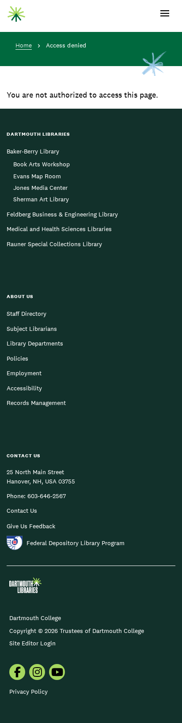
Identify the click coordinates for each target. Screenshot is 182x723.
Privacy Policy (28, 691)
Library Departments (35, 343)
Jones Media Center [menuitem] (40, 188)
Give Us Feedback (31, 526)
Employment (24, 373)
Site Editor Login (32, 643)
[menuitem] (17, 673)
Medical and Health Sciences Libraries (59, 229)
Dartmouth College (35, 618)
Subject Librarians (32, 329)
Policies (17, 358)
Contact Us (22, 511)
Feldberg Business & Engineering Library (62, 214)
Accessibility (24, 388)
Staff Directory (26, 314)
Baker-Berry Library (33, 151)
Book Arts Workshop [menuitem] (41, 164)
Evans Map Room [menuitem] (37, 176)
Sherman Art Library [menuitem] (41, 199)
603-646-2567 (46, 496)
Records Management (36, 403)
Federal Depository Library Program (76, 543)
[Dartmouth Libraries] (16, 12)
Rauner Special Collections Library (54, 244)
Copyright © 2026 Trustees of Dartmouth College (76, 631)
